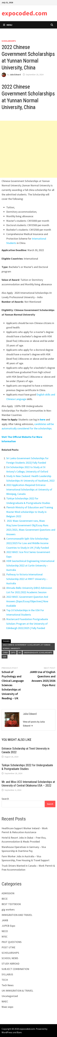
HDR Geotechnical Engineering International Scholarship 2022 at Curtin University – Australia (30, 565)
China (5, 652)
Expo (13, 652)
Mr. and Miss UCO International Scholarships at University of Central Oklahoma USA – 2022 (28, 783)
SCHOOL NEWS (10, 958)
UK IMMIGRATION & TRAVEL (17, 990)
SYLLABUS (7, 974)
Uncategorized (10, 996)
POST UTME (8, 947)
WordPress (7, 1032)
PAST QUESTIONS (11, 942)
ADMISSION (8, 893)
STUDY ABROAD (10, 963)
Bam (19, 1032)
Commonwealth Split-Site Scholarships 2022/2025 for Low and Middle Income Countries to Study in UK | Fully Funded (27, 543)
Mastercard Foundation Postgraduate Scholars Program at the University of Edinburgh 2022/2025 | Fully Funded (27, 623)
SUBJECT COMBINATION (15, 969)
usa (4, 656)
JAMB (5, 920)
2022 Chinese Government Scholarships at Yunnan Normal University (26, 646)
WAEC (5, 1001)
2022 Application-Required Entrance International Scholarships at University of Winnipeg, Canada (29, 489)
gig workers (8, 909)
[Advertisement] (28, 149)
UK (19, 652)
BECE (5, 898)
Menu (9, 24)
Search (5, 798)
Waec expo (7, 1007)
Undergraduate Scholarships (38, 652)
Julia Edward (15, 74)
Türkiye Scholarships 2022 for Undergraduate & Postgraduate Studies (27, 767)
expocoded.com (24, 13)
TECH (5, 979)
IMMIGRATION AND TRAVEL (17, 915)
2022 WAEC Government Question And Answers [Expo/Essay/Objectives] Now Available (27, 601)
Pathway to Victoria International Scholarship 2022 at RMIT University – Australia (27, 579)
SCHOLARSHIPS (9, 41)
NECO (5, 931)
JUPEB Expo (8, 925)
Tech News (8, 985)
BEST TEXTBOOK (11, 904)
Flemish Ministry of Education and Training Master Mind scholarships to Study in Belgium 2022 (29, 512)
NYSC (4, 936)
